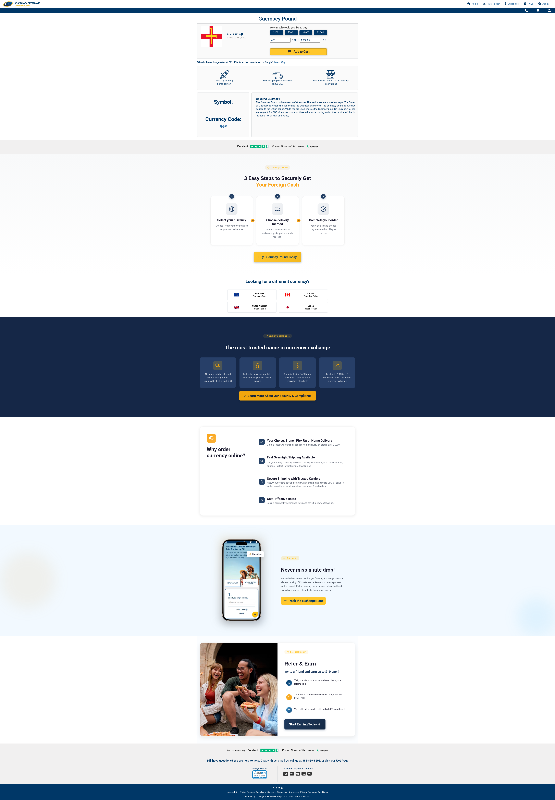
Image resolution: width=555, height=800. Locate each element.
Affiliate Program (247, 792)
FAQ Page (342, 760)
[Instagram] (282, 788)
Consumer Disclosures (277, 792)
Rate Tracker (493, 3)
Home (474, 3)
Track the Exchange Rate (305, 601)
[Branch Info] (526, 10)
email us (283, 760)
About (545, 3)
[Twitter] (273, 788)
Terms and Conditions (318, 792)
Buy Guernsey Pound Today (277, 257)
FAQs (530, 3)
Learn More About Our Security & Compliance (279, 396)
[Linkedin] (279, 788)
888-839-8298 (311, 760)
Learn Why (279, 62)
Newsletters (293, 792)
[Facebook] (276, 788)
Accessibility (232, 792)
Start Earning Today (303, 724)
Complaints (261, 792)
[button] (259, 774)
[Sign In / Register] (549, 10)
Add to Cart (301, 51)
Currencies (513, 3)
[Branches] (538, 10)
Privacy (303, 792)
